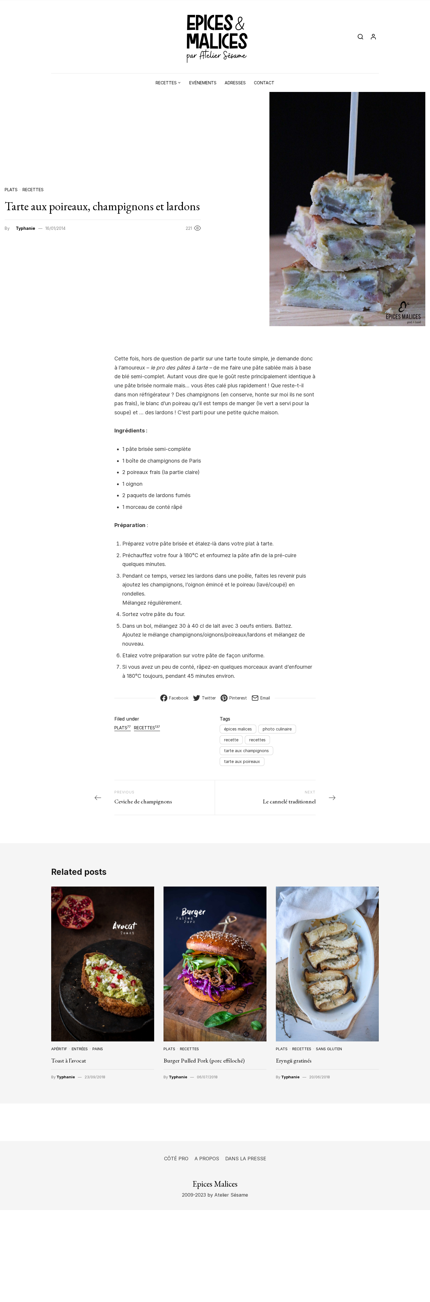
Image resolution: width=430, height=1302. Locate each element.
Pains (97, 1048)
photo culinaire (277, 728)
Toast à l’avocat (68, 1060)
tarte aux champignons (246, 750)
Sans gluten (329, 1048)
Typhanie (25, 228)
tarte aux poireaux (242, 761)
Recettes (166, 82)
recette (231, 739)
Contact (264, 82)
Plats (11, 189)
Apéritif (59, 1048)
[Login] (373, 36)
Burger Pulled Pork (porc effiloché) (204, 1060)
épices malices (238, 728)
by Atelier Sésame (227, 1195)
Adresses (235, 82)
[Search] (360, 36)
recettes (257, 739)
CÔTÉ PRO (176, 1158)
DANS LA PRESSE (245, 1158)
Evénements (202, 82)
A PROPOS (207, 1158)
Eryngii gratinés (294, 1060)
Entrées (80, 1048)
